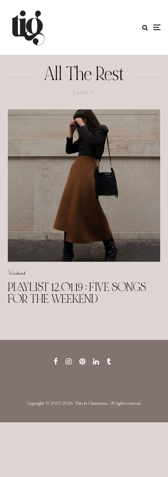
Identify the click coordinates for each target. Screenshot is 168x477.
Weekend (17, 272)
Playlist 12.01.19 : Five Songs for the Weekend (77, 293)
